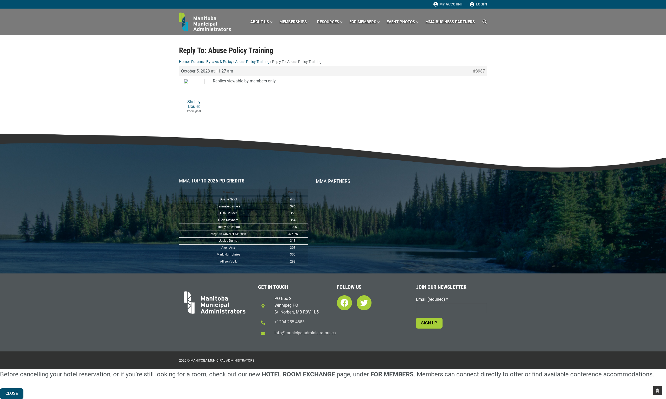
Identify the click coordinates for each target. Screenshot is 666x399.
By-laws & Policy (219, 62)
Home (184, 62)
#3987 (479, 71)
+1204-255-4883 (289, 321)
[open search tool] (484, 21)
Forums (197, 62)
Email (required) (432, 299)
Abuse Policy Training (252, 62)
